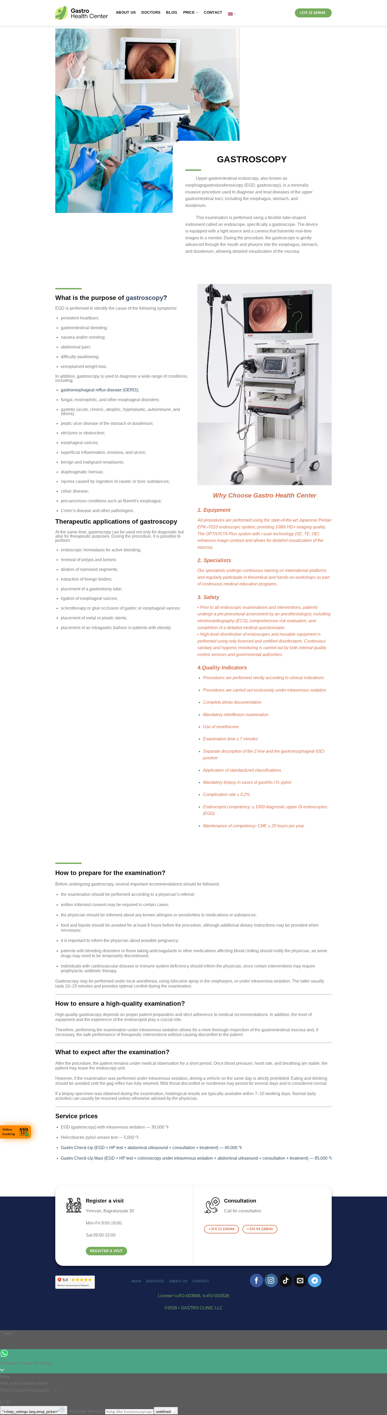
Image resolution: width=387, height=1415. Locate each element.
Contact (213, 12)
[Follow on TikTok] (285, 1280)
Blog (171, 12)
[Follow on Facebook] (256, 1280)
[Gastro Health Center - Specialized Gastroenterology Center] (81, 13)
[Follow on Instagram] (271, 1280)
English (232, 14)
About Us (126, 12)
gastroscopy (144, 297)
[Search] (286, 14)
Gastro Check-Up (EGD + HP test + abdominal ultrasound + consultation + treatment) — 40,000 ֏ (151, 1147)
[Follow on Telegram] (314, 1280)
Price (189, 12)
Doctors (150, 12)
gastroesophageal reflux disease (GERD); (100, 390)
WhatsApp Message (86, 1411)
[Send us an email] (300, 1280)
